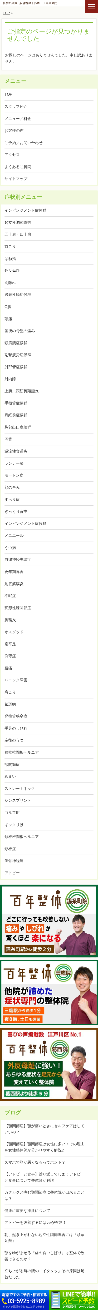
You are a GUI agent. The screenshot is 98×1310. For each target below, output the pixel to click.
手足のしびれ (16, 728)
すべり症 (12, 500)
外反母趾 (12, 271)
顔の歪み (12, 487)
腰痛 (8, 668)
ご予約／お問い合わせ (24, 143)
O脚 (8, 307)
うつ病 (10, 548)
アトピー (12, 873)
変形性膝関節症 (18, 608)
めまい (10, 776)
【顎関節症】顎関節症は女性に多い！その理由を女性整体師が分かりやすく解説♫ (44, 1147)
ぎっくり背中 (16, 511)
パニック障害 (16, 680)
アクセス (12, 155)
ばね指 (10, 259)
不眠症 (10, 596)
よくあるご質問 (18, 167)
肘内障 (10, 379)
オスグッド (14, 632)
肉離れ (10, 283)
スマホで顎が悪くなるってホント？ (35, 1162)
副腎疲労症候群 (18, 355)
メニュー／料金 (18, 119)
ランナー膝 (14, 463)
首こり (10, 246)
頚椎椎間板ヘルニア (22, 837)
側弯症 (10, 656)
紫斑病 (10, 704)
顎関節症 (12, 764)
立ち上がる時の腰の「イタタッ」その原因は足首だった (44, 1274)
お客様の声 (14, 131)
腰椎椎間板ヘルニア (22, 752)
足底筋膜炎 (14, 584)
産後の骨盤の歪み (20, 331)
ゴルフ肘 (12, 813)
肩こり (10, 692)
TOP (6, 13)
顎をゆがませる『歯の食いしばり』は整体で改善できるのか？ (44, 1256)
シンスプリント (18, 800)
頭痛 (8, 319)
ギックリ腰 (14, 825)
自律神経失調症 (18, 560)
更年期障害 (14, 572)
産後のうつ (14, 740)
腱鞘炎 (10, 620)
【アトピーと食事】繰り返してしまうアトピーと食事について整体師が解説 (44, 1177)
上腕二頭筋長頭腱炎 (22, 391)
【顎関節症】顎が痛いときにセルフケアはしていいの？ (44, 1129)
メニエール (14, 535)
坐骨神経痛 (14, 861)
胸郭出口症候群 (18, 427)
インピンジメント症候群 (25, 210)
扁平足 (10, 644)
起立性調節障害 (18, 222)
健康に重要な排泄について (27, 1211)
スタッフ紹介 (16, 107)
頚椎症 (10, 849)
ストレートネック (20, 789)
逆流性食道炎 (16, 451)
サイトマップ (16, 179)
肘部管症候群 (16, 367)
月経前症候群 (16, 415)
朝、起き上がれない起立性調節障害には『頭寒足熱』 (44, 1238)
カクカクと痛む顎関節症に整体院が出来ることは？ (44, 1195)
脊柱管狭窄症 (16, 716)
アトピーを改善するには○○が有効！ (35, 1222)
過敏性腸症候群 (18, 295)
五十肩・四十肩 (18, 234)
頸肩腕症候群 (16, 343)
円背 (8, 439)
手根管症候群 (16, 403)
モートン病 (14, 475)
